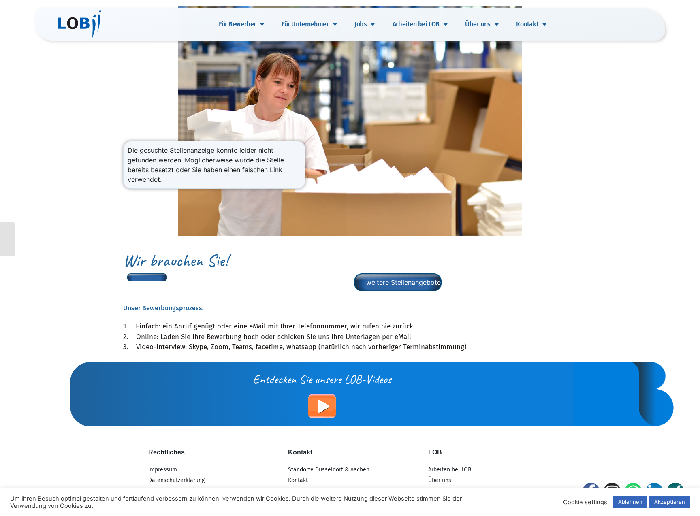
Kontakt (527, 24)
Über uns (477, 24)
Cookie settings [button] (585, 502)
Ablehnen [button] (630, 502)
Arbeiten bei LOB (416, 24)
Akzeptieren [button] (669, 502)
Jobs (360, 24)
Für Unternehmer (305, 24)
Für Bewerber (237, 24)
